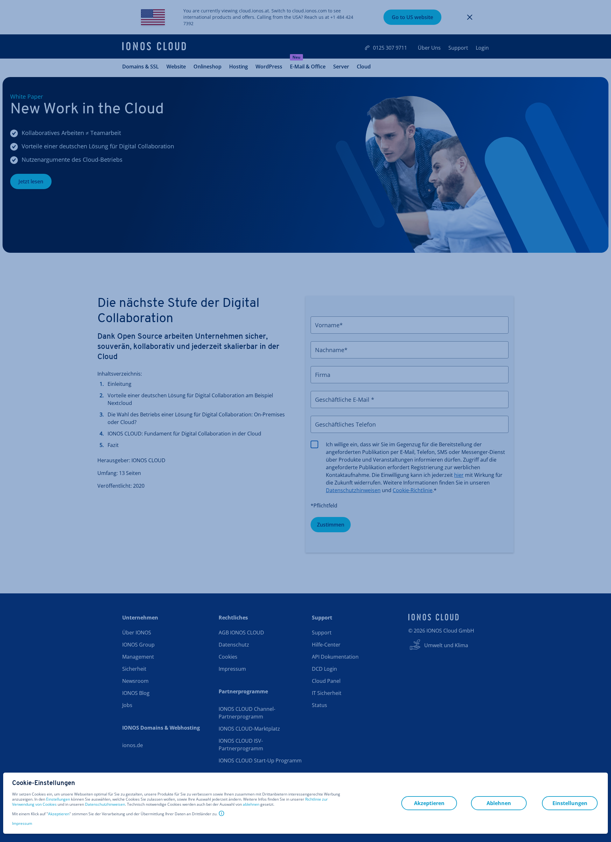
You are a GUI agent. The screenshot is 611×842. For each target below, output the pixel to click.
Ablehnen (499, 803)
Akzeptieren (58, 814)
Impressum (22, 823)
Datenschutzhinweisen (105, 804)
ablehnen (251, 804)
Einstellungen (58, 799)
